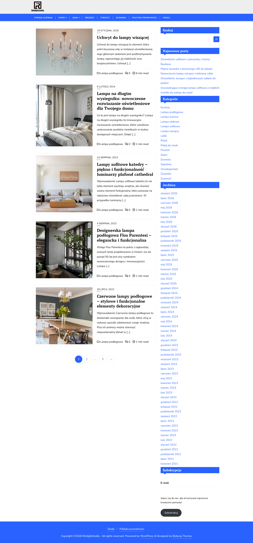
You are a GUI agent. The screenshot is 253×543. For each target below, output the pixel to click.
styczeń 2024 (169, 340)
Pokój (164, 140)
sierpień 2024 (169, 307)
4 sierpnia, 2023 (107, 223)
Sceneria (166, 159)
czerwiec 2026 (169, 203)
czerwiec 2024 (169, 316)
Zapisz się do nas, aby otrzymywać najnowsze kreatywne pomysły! (184, 500)
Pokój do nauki (169, 145)
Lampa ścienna (169, 117)
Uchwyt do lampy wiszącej (123, 37)
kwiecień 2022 (169, 430)
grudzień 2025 (169, 231)
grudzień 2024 (169, 288)
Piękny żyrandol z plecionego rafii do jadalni (186, 69)
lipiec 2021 (167, 459)
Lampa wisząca (170, 131)
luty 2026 (166, 222)
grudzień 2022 (169, 402)
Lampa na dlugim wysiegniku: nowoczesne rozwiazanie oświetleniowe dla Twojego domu (123, 101)
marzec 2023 (168, 387)
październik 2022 (171, 411)
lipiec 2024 (167, 312)
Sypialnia (166, 164)
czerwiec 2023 (169, 373)
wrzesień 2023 (169, 359)
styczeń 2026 (169, 226)
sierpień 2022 (169, 416)
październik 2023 (171, 354)
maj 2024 (166, 321)
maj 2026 (166, 207)
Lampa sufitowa (170, 126)
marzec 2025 (168, 274)
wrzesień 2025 (169, 245)
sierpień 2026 (169, 193)
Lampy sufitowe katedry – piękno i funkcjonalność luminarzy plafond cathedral (125, 169)
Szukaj (168, 30)
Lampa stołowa (170, 121)
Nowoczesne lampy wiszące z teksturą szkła (187, 73)
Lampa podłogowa (111, 73)
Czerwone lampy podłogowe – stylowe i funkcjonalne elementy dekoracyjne (124, 301)
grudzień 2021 (169, 449)
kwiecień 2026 (169, 212)
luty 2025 (166, 278)
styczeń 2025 (169, 283)
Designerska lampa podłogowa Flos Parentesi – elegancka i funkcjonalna (124, 235)
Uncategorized (169, 169)
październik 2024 (171, 297)
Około (110, 529)
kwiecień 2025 (169, 269)
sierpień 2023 (169, 364)
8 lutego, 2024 (106, 86)
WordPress (147, 536)
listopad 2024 (169, 293)
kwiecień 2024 (169, 326)
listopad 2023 (169, 350)
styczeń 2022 (169, 444)
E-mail (165, 483)
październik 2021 (171, 454)
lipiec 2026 (167, 198)
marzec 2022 (168, 435)
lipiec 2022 (167, 421)
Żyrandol (166, 173)
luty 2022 (166, 440)
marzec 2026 (168, 217)
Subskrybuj (171, 512)
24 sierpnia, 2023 (107, 157)
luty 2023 (166, 392)
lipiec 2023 (167, 369)
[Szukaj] (216, 39)
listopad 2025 (169, 236)
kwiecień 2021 (169, 463)
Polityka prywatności (131, 529)
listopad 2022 (169, 406)
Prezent (165, 150)
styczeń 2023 (169, 397)
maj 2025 (166, 264)
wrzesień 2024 (169, 302)
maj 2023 (166, 378)
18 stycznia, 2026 (108, 30)
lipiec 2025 (167, 255)
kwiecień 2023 (169, 383)
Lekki (164, 136)
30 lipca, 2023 (105, 289)
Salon (164, 155)
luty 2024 (166, 335)
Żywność (166, 178)
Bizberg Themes (182, 536)
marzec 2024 (168, 331)
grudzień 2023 (169, 345)
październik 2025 (171, 241)
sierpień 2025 (169, 250)
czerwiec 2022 (169, 425)
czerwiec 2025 (169, 260)
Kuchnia (165, 107)
